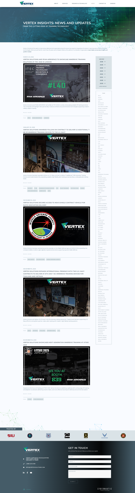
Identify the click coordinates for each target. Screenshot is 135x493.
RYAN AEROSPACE (102, 207)
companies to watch (102, 265)
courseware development (102, 270)
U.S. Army (100, 227)
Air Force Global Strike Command (103, 107)
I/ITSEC (100, 157)
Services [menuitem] (65, 3)
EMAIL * (72, 461)
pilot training (102, 317)
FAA (99, 143)
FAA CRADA (101, 145)
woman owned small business (102, 338)
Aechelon (101, 102)
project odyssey (103, 320)
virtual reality (102, 335)
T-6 (99, 216)
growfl (100, 284)
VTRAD (100, 234)
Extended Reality (103, 139)
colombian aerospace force (103, 261)
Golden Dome (102, 154)
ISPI (99, 167)
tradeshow (101, 330)
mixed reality (102, 306)
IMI (99, 163)
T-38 (99, 214)
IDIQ (99, 159)
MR (99, 194)
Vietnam (100, 238)
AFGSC (99, 97)
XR (98, 245)
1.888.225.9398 (30, 463)
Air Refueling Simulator (102, 111)
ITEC (99, 172)
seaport (100, 324)
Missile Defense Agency (102, 197)
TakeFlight (101, 220)
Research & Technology (79, 3)
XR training (101, 253)
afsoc (100, 254)
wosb (99, 341)
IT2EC (99, 168)
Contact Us (102, 3)
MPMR (99, 192)
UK (98, 231)
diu (99, 276)
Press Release (102, 205)
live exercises (102, 302)
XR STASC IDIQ (101, 249)
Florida (100, 150)
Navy (99, 201)
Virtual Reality (102, 240)
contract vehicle (103, 267)
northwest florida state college (103, 310)
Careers (112, 3)
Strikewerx (101, 212)
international (102, 298)
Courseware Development (102, 131)
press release (102, 319)
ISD (99, 165)
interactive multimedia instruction (101, 295)
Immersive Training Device (103, 175)
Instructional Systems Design (102, 178)
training (100, 331)
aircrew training (103, 256)
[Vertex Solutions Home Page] (27, 3)
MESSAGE (72, 471)
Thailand (100, 222)
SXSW (99, 211)
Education (101, 137)
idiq (99, 287)
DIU (99, 135)
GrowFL (100, 156)
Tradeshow (101, 223)
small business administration (102, 327)
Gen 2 (99, 152)
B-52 (99, 121)
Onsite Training (102, 203)
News (93, 3)
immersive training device (103, 290)
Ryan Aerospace (102, 209)
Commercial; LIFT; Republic (103, 125)
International (102, 187)
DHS (99, 134)
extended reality (103, 280)
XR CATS (100, 247)
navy (99, 308)
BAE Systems (101, 123)
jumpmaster (101, 300)
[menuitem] (56, 3)
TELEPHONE (73, 466)
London (100, 189)
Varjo (100, 236)
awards (100, 258)
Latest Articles (102, 86)
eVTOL (99, 278)
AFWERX (100, 99)
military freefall (103, 304)
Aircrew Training (103, 113)
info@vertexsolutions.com (35, 467)
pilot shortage (102, 315)
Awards (100, 119)
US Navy (100, 233)
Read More (27, 112)
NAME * (71, 456)
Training (100, 225)
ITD (99, 170)
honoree (100, 286)
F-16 (99, 141)
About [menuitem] (56, 3)
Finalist (100, 148)
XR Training (101, 251)
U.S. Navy (100, 229)
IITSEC (99, 161)
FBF (99, 146)
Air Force (101, 104)
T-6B (99, 218)
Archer (100, 115)
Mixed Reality (102, 200)
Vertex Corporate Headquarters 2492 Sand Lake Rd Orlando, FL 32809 (37, 459)
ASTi (99, 101)
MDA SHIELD (101, 190)
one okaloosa (102, 313)
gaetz (99, 282)
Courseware (101, 128)
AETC (99, 95)
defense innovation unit (102, 274)
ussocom (100, 333)
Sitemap (28, 489)
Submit (73, 481)
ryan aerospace (102, 322)
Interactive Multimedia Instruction (101, 183)
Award (100, 117)
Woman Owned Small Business (102, 243)
